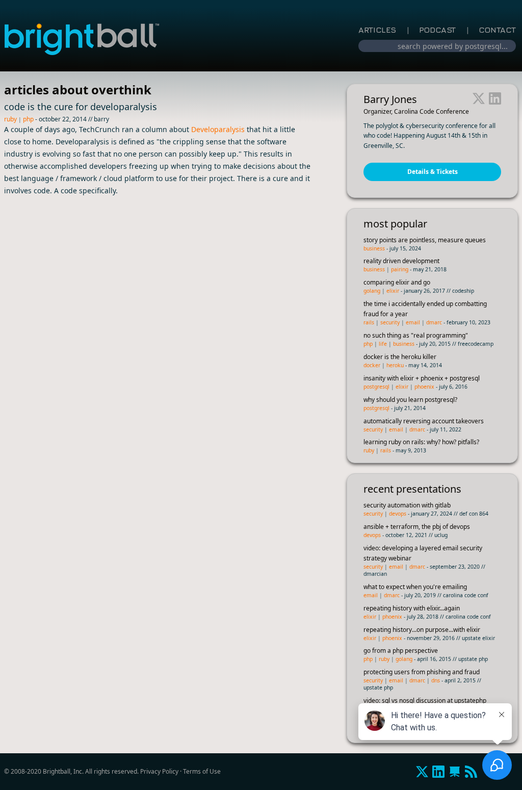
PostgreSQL (376, 386)
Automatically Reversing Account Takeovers (423, 421)
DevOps (397, 513)
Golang (371, 290)
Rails (368, 322)
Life (383, 343)
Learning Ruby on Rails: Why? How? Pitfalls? (421, 442)
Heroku (395, 365)
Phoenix (424, 386)
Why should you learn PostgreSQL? (410, 399)
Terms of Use (202, 771)
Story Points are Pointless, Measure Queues (424, 240)
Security (390, 322)
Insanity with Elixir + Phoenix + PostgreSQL (421, 378)
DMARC (434, 322)
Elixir (392, 290)
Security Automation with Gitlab (407, 505)
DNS (435, 680)
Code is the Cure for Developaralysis (80, 106)
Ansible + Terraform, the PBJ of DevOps (416, 526)
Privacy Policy (159, 771)
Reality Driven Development (401, 261)
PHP (28, 119)
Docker (371, 365)
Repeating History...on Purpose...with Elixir (421, 629)
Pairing (399, 269)
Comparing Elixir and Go (396, 282)
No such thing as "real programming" (415, 335)
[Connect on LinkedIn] (495, 99)
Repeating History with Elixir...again (411, 608)
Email (413, 322)
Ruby (10, 119)
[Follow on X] (479, 99)
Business (374, 248)
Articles (377, 29)
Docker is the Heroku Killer (399, 356)
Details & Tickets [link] (432, 171)
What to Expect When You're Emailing (415, 586)
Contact (497, 29)
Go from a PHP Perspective (400, 650)
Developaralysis (218, 129)
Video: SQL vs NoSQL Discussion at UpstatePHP (424, 700)
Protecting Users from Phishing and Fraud (421, 672)
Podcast (437, 29)
